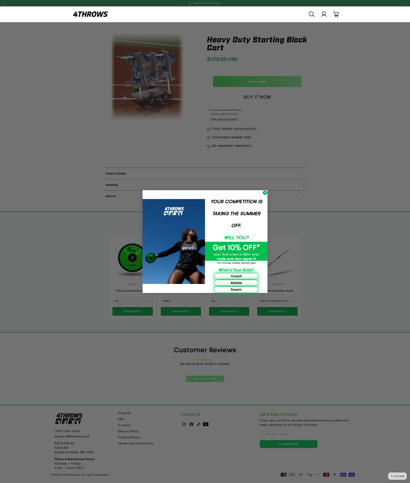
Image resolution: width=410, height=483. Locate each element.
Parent (236, 289)
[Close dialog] (265, 193)
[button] (312, 14)
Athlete (236, 283)
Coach (236, 276)
